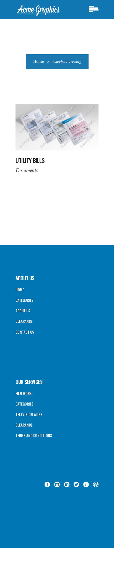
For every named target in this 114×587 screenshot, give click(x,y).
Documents (26, 170)
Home (38, 61)
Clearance (23, 321)
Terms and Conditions (33, 435)
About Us (22, 310)
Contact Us (24, 332)
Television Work (28, 414)
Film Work (23, 393)
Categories (24, 300)
